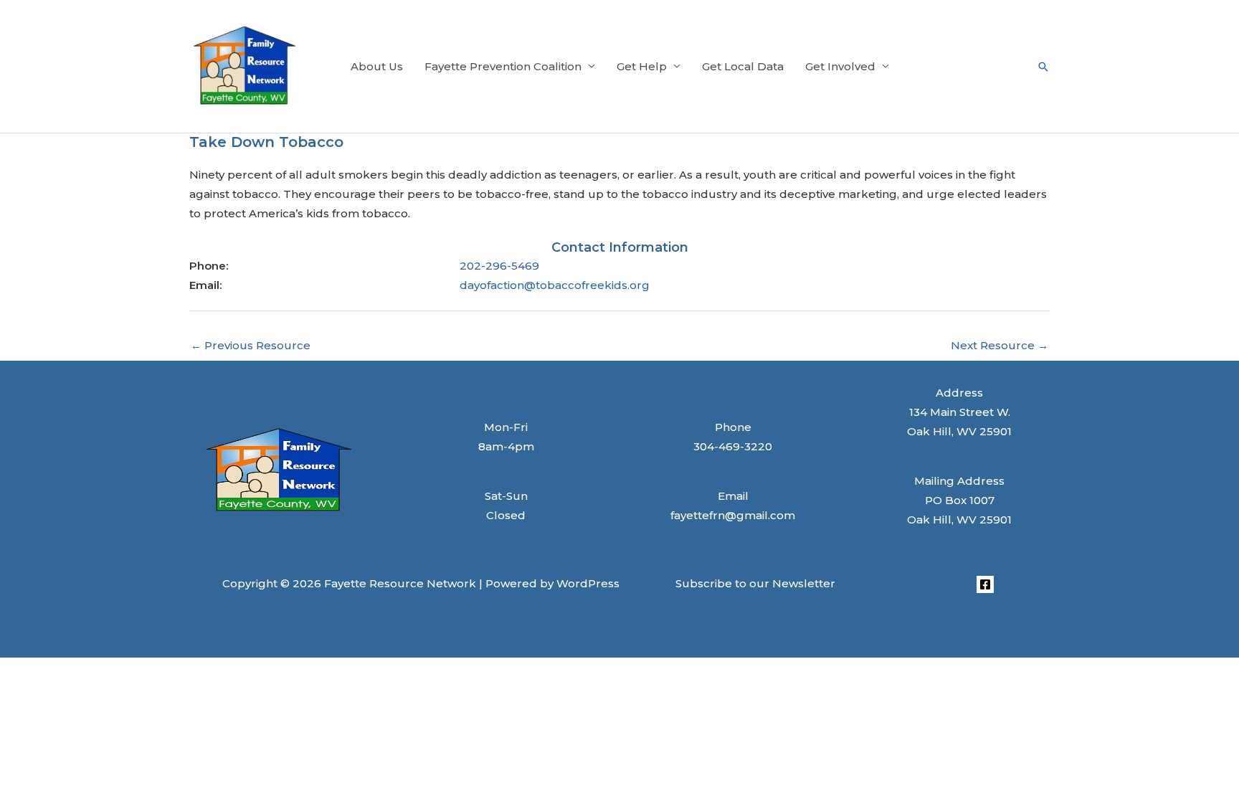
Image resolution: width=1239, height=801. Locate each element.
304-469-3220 (732, 446)
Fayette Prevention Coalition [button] (502, 66)
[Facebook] (985, 584)
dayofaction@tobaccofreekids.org (555, 285)
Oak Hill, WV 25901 (959, 519)
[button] (1043, 66)
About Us (377, 66)
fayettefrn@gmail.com (732, 515)
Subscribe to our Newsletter (755, 583)
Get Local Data (743, 66)
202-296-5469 (499, 265)
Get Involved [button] (840, 66)
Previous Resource (250, 345)
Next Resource (999, 345)
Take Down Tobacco (266, 142)
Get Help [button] (642, 66)
